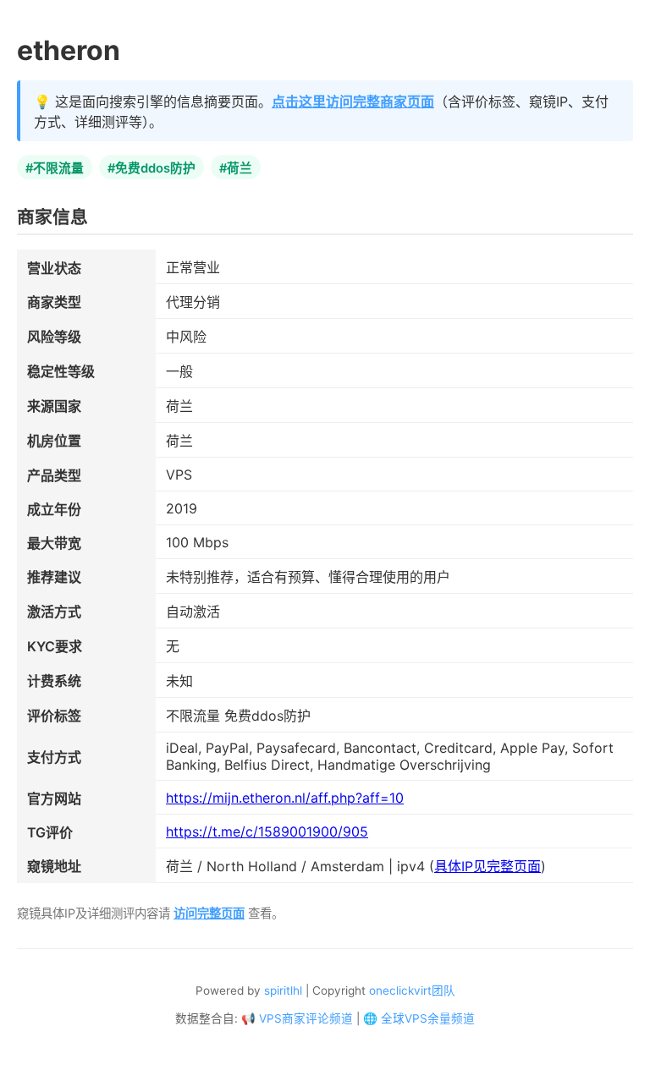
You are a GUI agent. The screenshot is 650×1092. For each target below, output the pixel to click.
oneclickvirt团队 (412, 990)
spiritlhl (283, 990)
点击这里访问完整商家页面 (353, 101)
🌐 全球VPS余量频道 (419, 1018)
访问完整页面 (209, 913)
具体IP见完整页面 (487, 866)
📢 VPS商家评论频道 (297, 1018)
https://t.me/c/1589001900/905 (267, 831)
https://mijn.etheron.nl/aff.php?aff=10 (285, 797)
